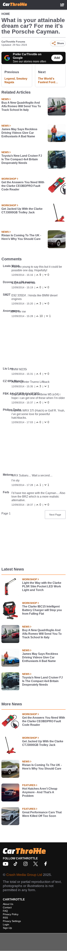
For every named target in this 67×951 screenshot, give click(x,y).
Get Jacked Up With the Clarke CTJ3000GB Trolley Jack (22, 210)
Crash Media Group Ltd (24, 875)
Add (57, 57)
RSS (5, 917)
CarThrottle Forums (13, 41)
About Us (8, 904)
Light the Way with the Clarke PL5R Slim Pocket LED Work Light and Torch (41, 586)
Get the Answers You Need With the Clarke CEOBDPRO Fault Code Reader (22, 186)
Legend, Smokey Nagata (15, 80)
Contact (7, 907)
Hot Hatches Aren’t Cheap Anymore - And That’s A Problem (39, 792)
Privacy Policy (10, 914)
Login (6, 924)
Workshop (8, 178)
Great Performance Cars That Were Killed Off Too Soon (42, 814)
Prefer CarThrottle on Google (27, 56)
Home (5, 13)
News (5, 99)
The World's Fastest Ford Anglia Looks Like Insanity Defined (50, 80)
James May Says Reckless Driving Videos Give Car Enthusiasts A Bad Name (19, 133)
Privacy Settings (12, 921)
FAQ (5, 911)
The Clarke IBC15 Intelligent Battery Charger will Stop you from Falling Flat (42, 610)
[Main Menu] (62, 5)
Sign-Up (7, 928)
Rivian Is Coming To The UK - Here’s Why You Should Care (21, 237)
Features (28, 785)
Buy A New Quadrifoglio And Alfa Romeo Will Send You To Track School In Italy (21, 106)
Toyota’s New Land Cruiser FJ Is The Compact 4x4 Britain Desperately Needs (21, 159)
